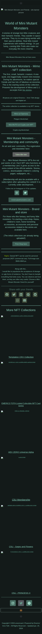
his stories (27, 90)
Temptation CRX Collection (21, 357)
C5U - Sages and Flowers (21, 546)
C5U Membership (21, 499)
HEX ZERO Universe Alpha (21, 452)
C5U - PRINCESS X (21, 593)
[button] (21, 3)
